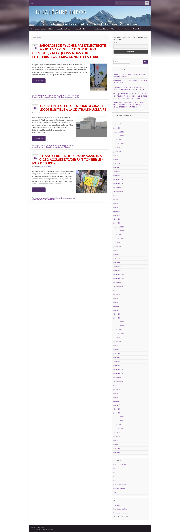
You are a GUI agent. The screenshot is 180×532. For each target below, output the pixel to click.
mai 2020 (116, 254)
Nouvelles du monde (82, 29)
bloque (37, 145)
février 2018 (117, 361)
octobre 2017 (117, 377)
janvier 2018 (117, 365)
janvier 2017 (117, 413)
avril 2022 (116, 163)
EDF (66, 145)
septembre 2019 (118, 286)
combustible (50, 145)
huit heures (72, 145)
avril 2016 (116, 448)
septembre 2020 (118, 239)
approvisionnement (41, 95)
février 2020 (117, 266)
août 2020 (116, 243)
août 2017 (116, 385)
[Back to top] (175, 527)
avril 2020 (116, 258)
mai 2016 (116, 444)
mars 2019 (116, 310)
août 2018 (116, 338)
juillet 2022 (117, 152)
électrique (57, 95)
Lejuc (66, 198)
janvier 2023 (117, 128)
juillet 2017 (117, 389)
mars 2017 (116, 405)
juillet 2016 (117, 437)
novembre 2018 (118, 326)
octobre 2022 (117, 140)
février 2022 (117, 171)
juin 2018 (116, 346)
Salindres (61, 97)
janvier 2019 (117, 318)
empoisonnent (66, 95)
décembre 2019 (118, 274)
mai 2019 (116, 302)
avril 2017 (116, 401)
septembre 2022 (118, 144)
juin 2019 (116, 298)
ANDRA (49, 198)
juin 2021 (116, 203)
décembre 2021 (118, 179)
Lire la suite (39, 81)
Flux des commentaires (120, 513)
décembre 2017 (118, 369)
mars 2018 (116, 357)
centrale (42, 145)
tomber (66, 97)
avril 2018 (116, 353)
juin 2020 (116, 251)
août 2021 (116, 195)
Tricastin (67, 147)
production (47, 97)
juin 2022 (116, 156)
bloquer (50, 95)
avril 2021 (116, 211)
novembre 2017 (118, 373)
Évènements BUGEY (120, 465)
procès (47, 200)
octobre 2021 (117, 187)
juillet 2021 (117, 199)
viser (71, 97)
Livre (119, 29)
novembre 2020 (118, 231)
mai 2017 (116, 397)
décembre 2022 (118, 132)
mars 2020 (116, 262)
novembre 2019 (118, 278)
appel (54, 198)
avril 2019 (116, 306)
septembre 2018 (118, 334)
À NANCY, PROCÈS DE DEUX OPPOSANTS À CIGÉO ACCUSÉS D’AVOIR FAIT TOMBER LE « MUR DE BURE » (67, 159)
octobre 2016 (117, 425)
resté (56, 147)
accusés (37, 198)
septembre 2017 (118, 381)
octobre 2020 (117, 235)
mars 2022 (116, 167)
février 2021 (117, 219)
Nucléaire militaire (101, 29)
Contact (135, 29)
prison (42, 200)
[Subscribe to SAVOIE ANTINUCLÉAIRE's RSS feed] (32, 2)
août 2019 (116, 290)
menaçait (35, 147)
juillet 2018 (117, 342)
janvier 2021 (117, 223)
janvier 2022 (117, 175)
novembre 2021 (118, 183)
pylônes (54, 97)
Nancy (74, 198)
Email (115, 43)
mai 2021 (116, 207)
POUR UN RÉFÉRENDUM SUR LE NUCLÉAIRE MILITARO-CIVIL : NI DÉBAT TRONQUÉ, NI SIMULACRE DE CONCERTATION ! (128, 105)
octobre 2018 (117, 330)
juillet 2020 (117, 247)
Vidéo (127, 29)
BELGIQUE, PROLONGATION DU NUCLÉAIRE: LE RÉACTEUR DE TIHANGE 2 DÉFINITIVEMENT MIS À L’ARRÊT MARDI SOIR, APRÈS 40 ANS (130, 96)
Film (112, 29)
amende (43, 198)
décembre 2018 (118, 322)
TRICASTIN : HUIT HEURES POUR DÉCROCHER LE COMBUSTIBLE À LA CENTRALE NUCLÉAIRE (72, 107)
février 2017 (117, 409)
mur (70, 198)
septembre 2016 (118, 429)
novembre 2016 (118, 421)
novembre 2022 (118, 136)
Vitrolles (76, 97)
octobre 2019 (117, 282)
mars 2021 (116, 215)
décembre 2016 (118, 417)
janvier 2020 (117, 270)
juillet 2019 (117, 294)
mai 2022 (116, 159)
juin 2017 (116, 393)
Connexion (117, 505)
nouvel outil (43, 147)
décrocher (58, 145)
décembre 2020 (118, 227)
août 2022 (116, 148)
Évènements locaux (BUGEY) (42, 29)
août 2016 (116, 433)
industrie (35, 97)
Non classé (117, 477)
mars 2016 (116, 452)
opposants (35, 200)
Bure (58, 198)
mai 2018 (116, 349)
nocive (41, 97)
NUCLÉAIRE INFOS (61, 12)
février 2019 (117, 314)
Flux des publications (120, 509)
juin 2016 (116, 440)
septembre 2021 (118, 191)
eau (63, 145)
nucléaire (50, 147)
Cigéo (62, 198)
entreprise (75, 95)
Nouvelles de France (63, 29)
